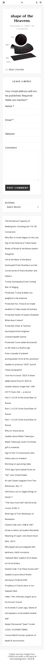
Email (9, 120)
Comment (11, 147)
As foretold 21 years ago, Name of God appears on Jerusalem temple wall (21, 613)
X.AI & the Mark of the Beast (18, 259)
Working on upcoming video (18, 464)
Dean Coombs (16, 69)
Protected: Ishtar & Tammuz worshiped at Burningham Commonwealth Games (18, 331)
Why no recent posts (14, 430)
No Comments (25, 27)
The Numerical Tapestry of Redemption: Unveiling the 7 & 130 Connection (21, 226)
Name (9, 106)
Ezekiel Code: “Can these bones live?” (22, 569)
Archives (10, 202)
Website (10, 133)
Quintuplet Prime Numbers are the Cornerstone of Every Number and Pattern (21, 270)
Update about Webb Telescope (19, 436)
